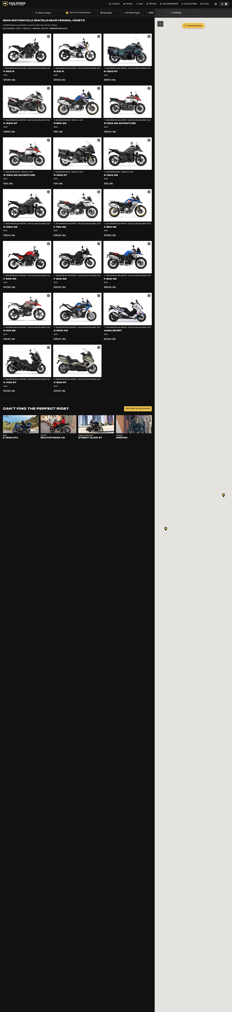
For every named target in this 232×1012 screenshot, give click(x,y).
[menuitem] (114, 4)
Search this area (194, 26)
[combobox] (48, 12)
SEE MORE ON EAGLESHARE (138, 409)
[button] (27, 58)
